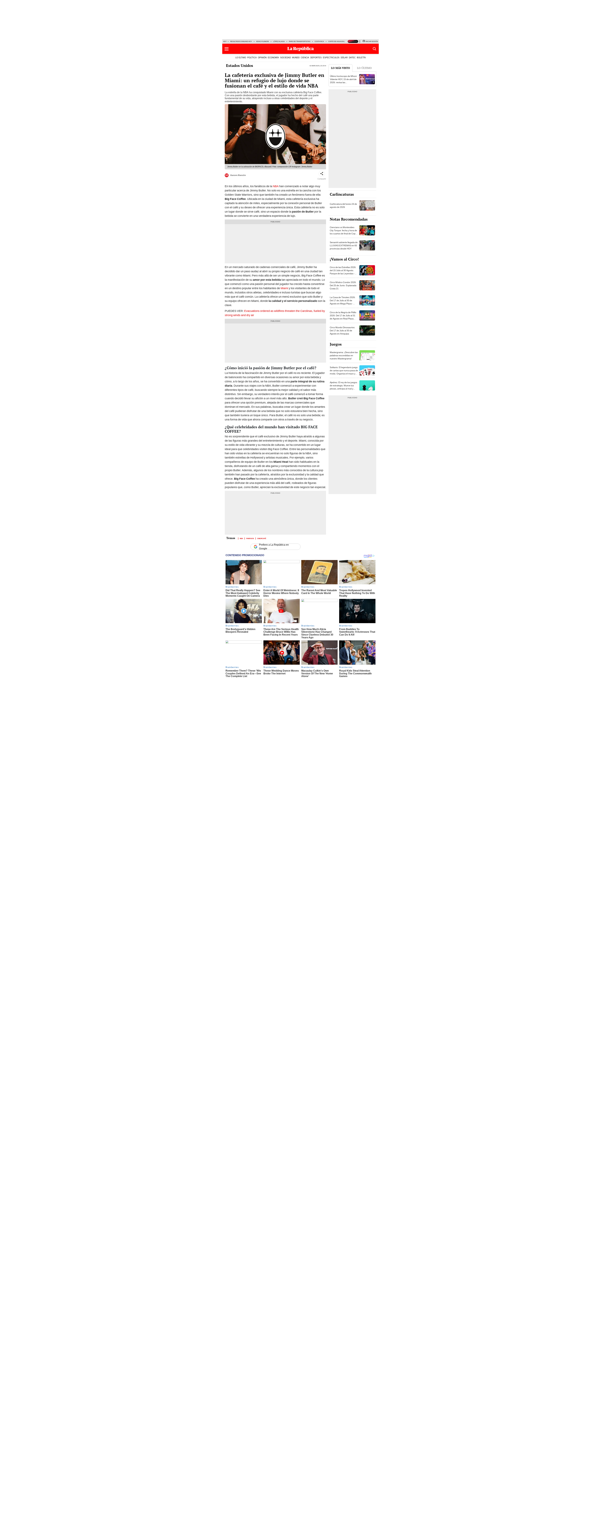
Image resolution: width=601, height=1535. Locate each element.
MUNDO (296, 57)
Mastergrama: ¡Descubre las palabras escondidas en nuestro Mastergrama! (344, 355)
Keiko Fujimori (262, 41)
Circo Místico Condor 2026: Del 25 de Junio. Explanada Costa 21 (343, 285)
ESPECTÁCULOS (331, 57)
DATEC (352, 57)
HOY (225, 41)
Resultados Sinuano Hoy (241, 41)
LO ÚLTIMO (240, 57)
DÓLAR (344, 57)
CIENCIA (305, 57)
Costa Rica (319, 41)
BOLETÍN (361, 57)
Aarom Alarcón (238, 175)
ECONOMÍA (273, 57)
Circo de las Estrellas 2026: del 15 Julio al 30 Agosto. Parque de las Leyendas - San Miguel (343, 272)
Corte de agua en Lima (338, 41)
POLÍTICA (252, 57)
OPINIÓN (262, 57)
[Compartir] (322, 174)
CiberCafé (261, 538)
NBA (275, 186)
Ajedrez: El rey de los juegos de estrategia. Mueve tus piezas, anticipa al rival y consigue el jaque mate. (343, 387)
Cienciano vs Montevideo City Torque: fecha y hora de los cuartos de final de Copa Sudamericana (343, 232)
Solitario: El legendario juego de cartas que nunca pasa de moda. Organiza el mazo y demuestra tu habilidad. (344, 372)
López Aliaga (279, 41)
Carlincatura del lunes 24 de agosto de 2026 (343, 205)
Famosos (250, 538)
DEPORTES (316, 57)
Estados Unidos (239, 65)
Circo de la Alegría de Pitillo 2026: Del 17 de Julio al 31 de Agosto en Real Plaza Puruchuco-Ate (343, 317)
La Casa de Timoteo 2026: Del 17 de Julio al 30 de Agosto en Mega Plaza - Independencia (342, 302)
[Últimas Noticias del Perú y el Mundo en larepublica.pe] (300, 49)
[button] (227, 48)
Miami (284, 288)
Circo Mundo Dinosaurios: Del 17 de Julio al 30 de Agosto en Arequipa (342, 330)
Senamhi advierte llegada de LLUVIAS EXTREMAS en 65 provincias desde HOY (344, 245)
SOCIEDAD (285, 57)
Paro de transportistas (299, 41)
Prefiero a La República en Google (274, 547)
